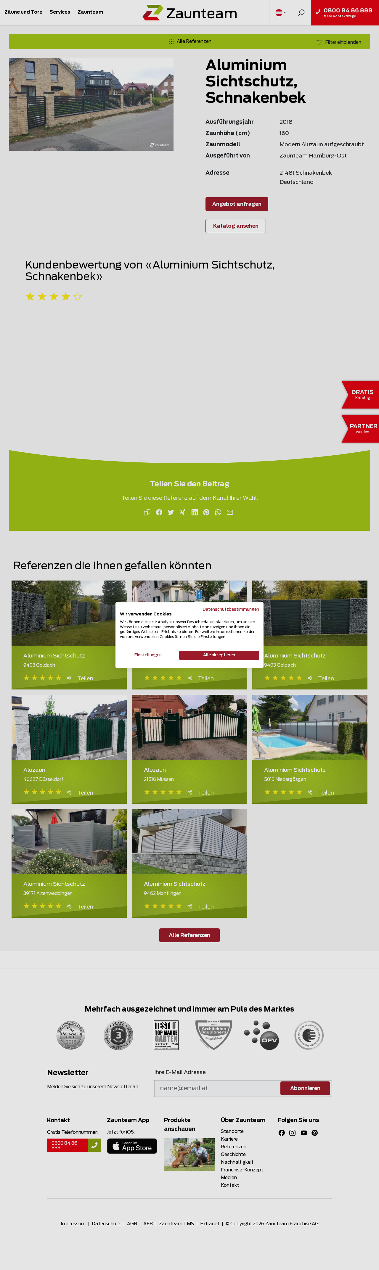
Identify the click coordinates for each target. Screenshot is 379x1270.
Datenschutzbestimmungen (231, 609)
